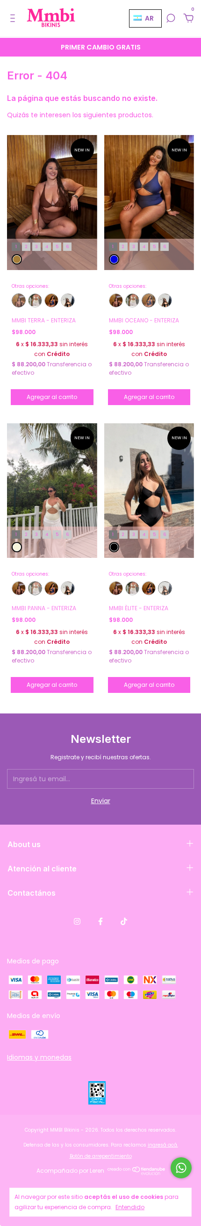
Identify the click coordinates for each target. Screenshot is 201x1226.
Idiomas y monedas (39, 1057)
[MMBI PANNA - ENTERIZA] (35, 300)
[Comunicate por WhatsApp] (181, 1167)
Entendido (129, 1207)
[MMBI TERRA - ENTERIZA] (19, 300)
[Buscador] (170, 18)
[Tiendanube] (137, 1173)
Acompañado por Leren (70, 1171)
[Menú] (14, 18)
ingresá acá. (163, 1144)
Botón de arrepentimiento (101, 1156)
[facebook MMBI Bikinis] (100, 921)
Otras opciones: (30, 286)
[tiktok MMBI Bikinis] (124, 921)
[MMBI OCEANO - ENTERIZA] (51, 300)
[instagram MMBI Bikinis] (77, 921)
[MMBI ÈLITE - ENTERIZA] (68, 300)
